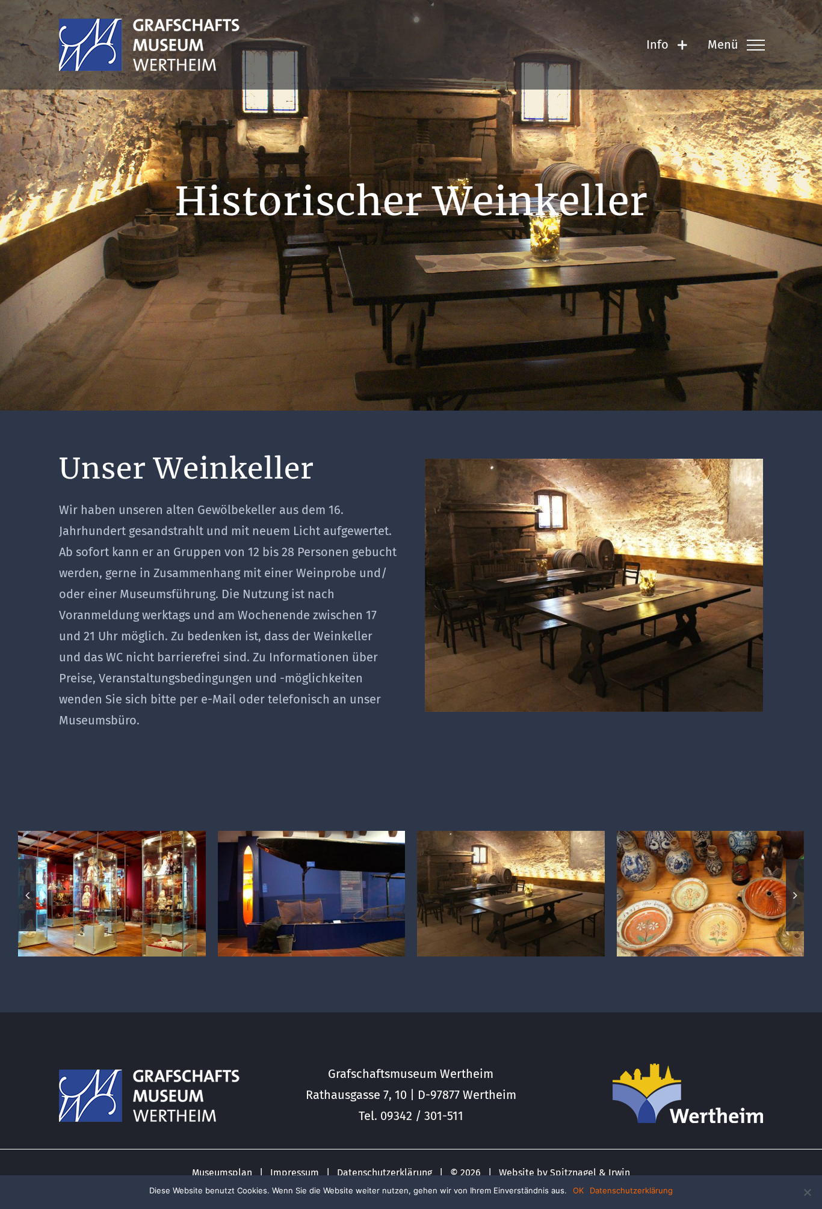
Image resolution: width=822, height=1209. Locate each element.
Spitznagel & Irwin (590, 1172)
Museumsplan (222, 1172)
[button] (27, 895)
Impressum (294, 1172)
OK (578, 1190)
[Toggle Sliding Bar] (682, 45)
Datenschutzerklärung (384, 1172)
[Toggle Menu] (755, 45)
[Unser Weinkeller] (594, 465)
